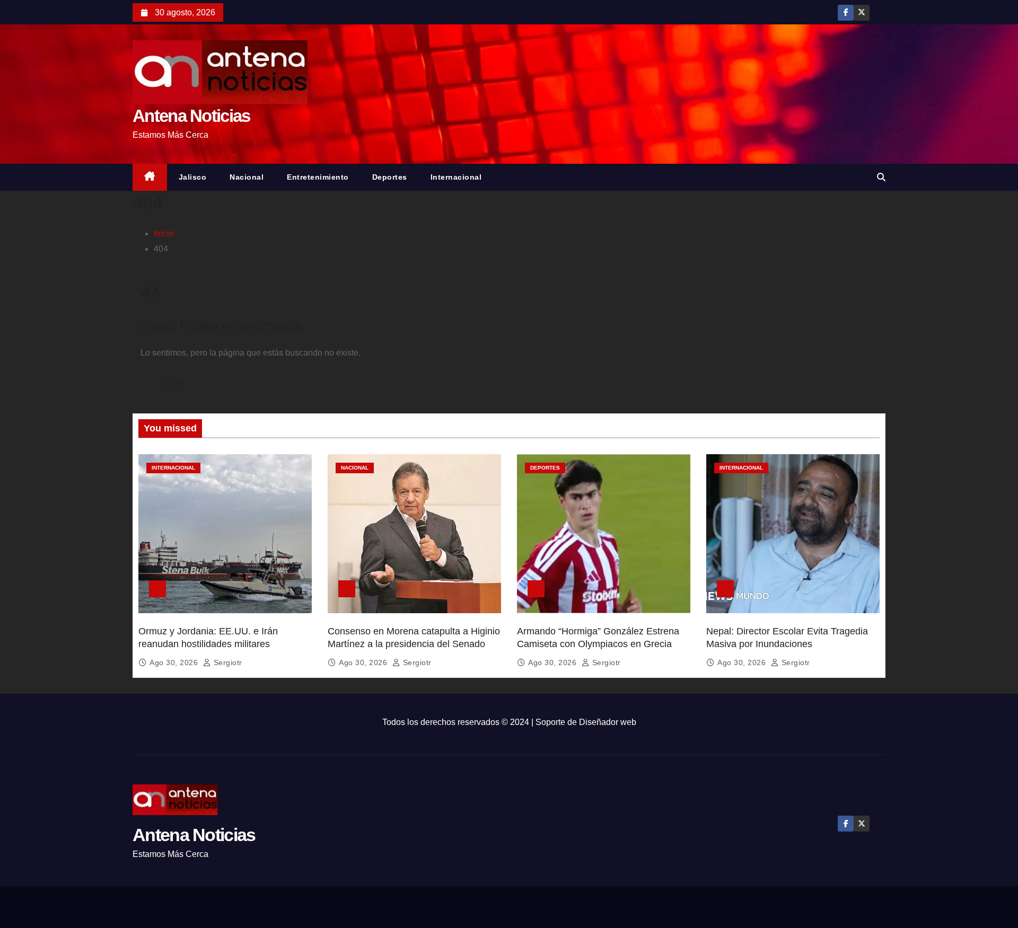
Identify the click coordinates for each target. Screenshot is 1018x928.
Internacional (456, 177)
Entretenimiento (318, 177)
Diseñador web (607, 722)
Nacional (247, 177)
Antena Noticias (191, 116)
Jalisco (193, 177)
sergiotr (226, 662)
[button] (881, 177)
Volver (173, 382)
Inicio (164, 233)
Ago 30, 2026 (175, 662)
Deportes (389, 177)
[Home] (150, 177)
